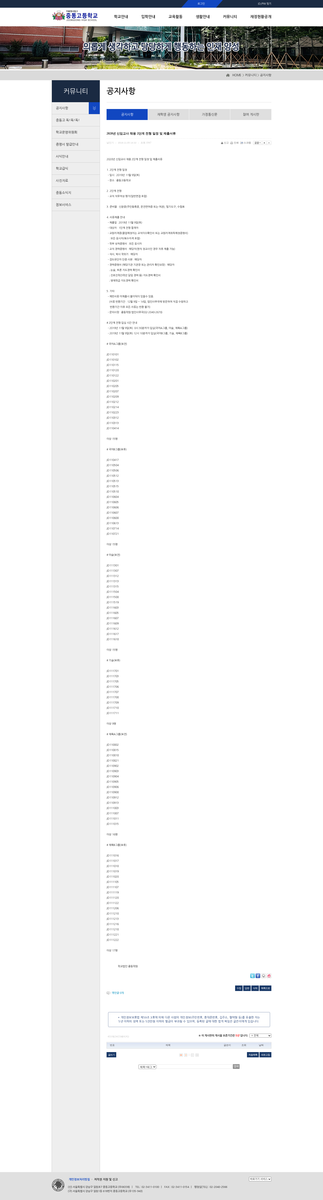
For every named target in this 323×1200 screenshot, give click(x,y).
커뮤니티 (250, 75)
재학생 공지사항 (168, 114)
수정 (239, 988)
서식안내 (62, 156)
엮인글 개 (118, 993)
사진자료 (62, 180)
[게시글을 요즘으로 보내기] (269, 975)
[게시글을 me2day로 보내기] (263, 975)
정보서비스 (63, 204)
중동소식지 (63, 192)
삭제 (255, 988)
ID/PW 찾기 (264, 3)
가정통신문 (209, 114)
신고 (226, 142)
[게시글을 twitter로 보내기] (252, 975)
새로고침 (265, 1054)
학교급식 (62, 168)
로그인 (201, 3)
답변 (247, 988)
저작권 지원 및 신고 (106, 1179)
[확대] (264, 143)
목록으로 (265, 988)
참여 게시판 (251, 114)
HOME (236, 75)
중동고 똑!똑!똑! (68, 120)
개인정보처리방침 (79, 1179)
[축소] (269, 143)
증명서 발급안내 (67, 144)
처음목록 (253, 1054)
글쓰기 (111, 1054)
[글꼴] (257, 143)
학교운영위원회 (66, 132)
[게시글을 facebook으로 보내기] (258, 975)
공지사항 (265, 75)
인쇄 (236, 142)
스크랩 (247, 142)
